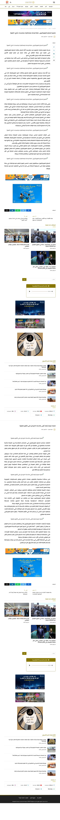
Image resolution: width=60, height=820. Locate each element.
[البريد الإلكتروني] (54, 60)
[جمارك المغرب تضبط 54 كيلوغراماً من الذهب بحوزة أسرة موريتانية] (51, 375)
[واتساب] (54, 57)
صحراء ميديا (50, 36)
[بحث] (10, 2)
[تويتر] (54, 50)
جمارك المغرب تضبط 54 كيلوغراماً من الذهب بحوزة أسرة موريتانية (31, 373)
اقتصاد (41, 6)
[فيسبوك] (54, 47)
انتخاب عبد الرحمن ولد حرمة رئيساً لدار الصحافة (18, 593)
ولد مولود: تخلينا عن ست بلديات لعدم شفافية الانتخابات (42, 593)
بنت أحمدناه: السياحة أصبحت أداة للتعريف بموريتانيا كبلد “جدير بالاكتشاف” (29, 381)
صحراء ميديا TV (20, 6)
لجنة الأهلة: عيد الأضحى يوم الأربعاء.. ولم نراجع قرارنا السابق (43, 219)
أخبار (46, 6)
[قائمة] (54, 2)
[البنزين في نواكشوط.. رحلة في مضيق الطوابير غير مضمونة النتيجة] (43, 236)
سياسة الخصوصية (16, 801)
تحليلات (36, 6)
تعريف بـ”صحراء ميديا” (23, 798)
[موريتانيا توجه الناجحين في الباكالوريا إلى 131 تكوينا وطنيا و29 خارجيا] (51, 391)
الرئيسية (51, 6)
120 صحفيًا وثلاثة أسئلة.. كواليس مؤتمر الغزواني (18, 245)
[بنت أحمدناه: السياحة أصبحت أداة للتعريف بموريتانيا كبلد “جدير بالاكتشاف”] (51, 383)
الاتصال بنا (39, 798)
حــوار (13, 6)
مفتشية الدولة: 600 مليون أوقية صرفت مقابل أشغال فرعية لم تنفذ (30, 397)
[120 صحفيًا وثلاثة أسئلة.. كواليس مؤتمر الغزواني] (16, 236)
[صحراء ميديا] (30, 2)
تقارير (31, 6)
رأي (9, 6)
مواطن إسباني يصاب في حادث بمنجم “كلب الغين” (18, 219)
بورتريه (26, 6)
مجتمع (5, 6)
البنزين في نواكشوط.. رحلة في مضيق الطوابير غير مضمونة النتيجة (44, 245)
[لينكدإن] (54, 53)
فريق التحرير (32, 798)
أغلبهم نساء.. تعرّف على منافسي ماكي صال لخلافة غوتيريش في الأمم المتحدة (44, 267)
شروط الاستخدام (23, 801)
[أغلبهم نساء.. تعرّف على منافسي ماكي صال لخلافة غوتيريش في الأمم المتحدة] (43, 258)
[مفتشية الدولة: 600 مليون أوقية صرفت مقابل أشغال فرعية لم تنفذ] (51, 399)
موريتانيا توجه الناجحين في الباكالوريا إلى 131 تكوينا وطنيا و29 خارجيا (30, 389)
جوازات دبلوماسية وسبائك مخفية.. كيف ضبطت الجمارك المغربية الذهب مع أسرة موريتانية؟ (27, 366)
